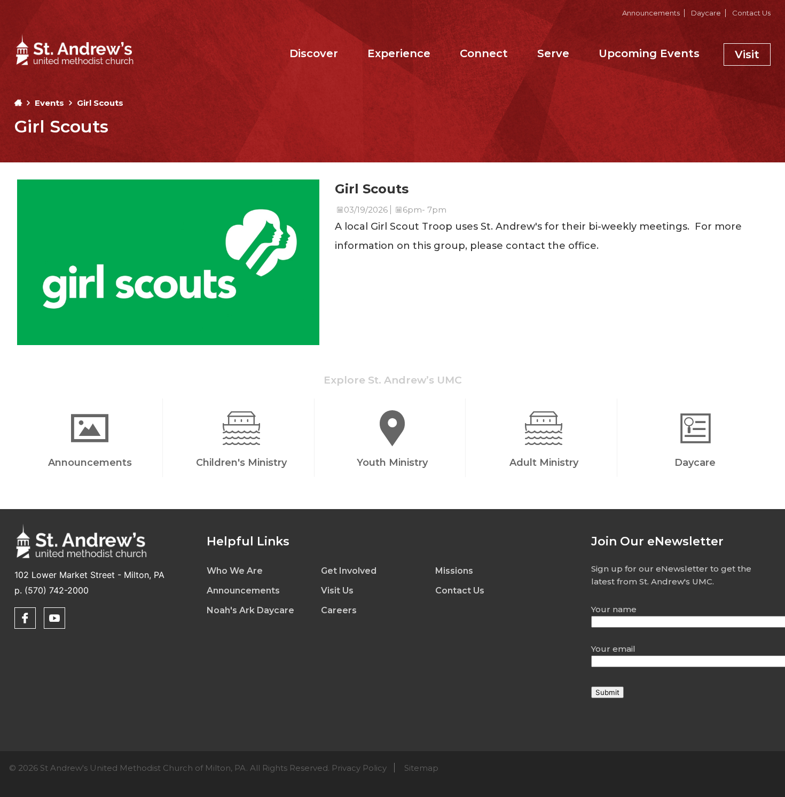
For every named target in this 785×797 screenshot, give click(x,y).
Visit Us (337, 590)
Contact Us (751, 13)
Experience (398, 53)
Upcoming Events (649, 53)
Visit (747, 54)
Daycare (706, 13)
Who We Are (235, 571)
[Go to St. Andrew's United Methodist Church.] (18, 103)
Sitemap (421, 768)
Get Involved (348, 571)
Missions (454, 571)
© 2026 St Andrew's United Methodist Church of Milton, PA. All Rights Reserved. (223, 768)
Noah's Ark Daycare (250, 610)
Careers (339, 610)
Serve (553, 53)
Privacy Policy (359, 768)
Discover (313, 53)
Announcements (651, 13)
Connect (484, 53)
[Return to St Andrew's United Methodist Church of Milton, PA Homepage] (74, 66)
